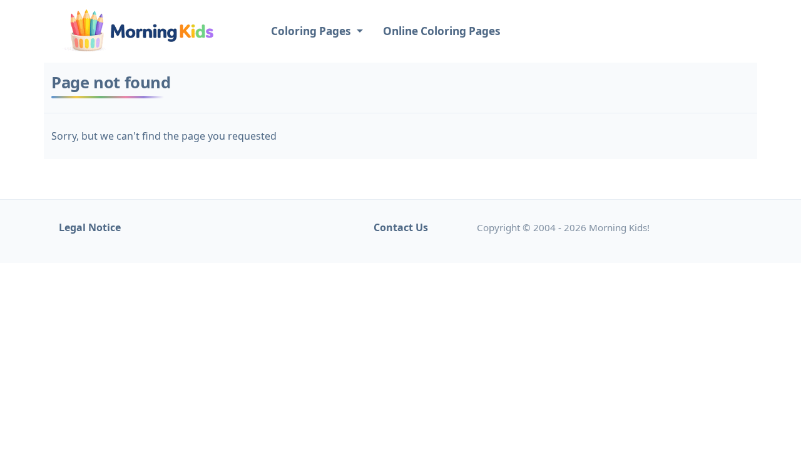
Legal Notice (90, 227)
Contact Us (401, 227)
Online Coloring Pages (442, 31)
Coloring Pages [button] (312, 31)
